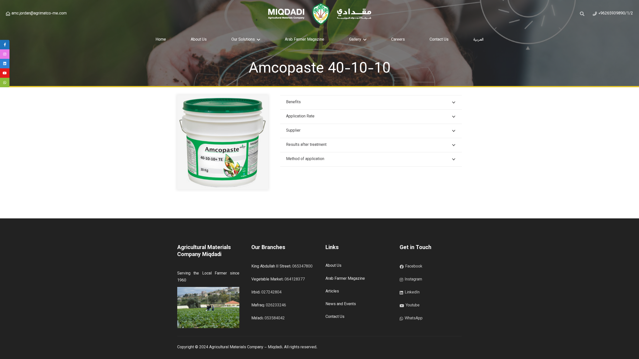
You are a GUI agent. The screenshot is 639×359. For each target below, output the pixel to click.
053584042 (275, 318)
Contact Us (334, 317)
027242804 (271, 292)
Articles (332, 291)
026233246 (276, 305)
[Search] (582, 13)
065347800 (302, 267)
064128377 (295, 279)
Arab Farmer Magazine (345, 279)
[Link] (319, 14)
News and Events (340, 304)
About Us (333, 266)
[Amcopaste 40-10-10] (222, 98)
